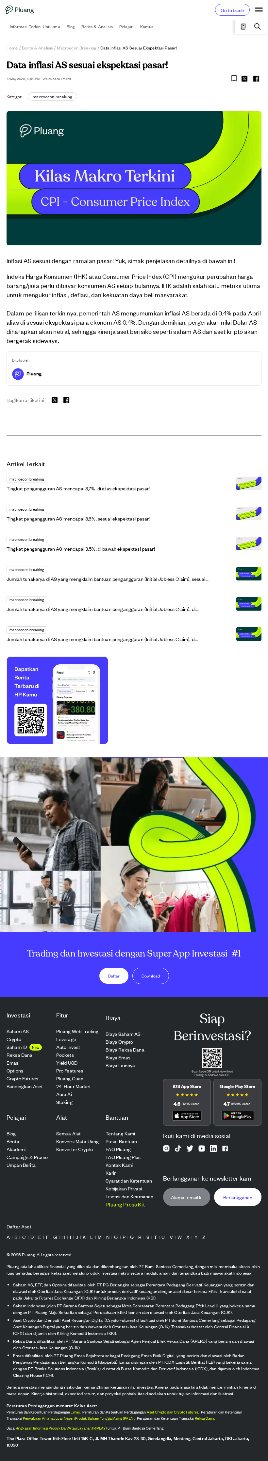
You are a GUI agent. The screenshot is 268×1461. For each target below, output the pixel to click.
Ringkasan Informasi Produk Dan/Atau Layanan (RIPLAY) (61, 1428)
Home (12, 48)
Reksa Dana (204, 1418)
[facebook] (256, 79)
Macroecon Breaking (76, 48)
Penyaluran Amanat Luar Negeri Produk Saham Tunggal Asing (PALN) (78, 1418)
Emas (75, 1412)
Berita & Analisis (37, 48)
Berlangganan (237, 1197)
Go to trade (232, 10)
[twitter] (244, 80)
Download (151, 976)
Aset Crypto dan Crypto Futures (173, 1412)
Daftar (114, 976)
